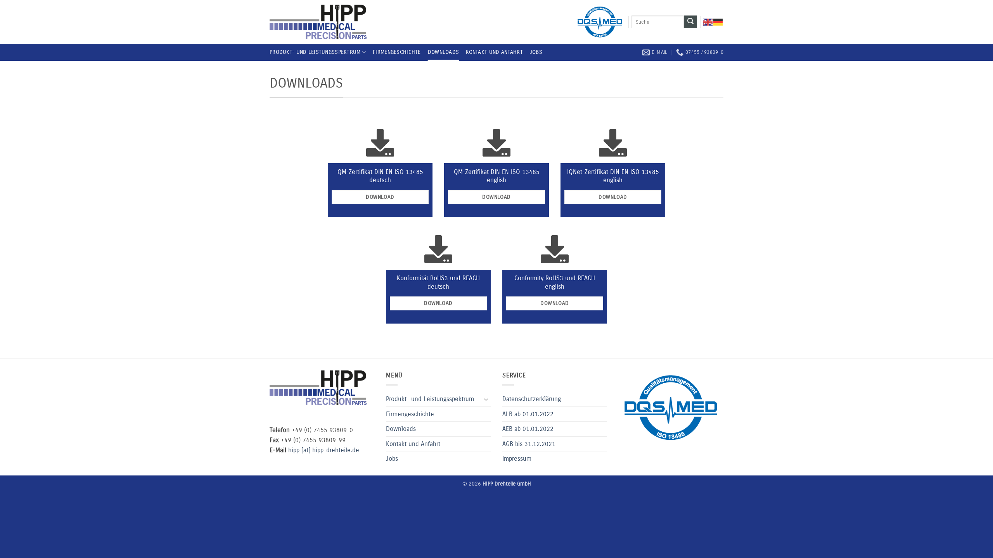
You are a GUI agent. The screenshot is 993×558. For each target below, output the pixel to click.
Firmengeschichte (397, 52)
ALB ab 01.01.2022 (528, 414)
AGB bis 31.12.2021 (528, 444)
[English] (708, 22)
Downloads (443, 52)
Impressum (516, 458)
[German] (718, 22)
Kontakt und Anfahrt (494, 52)
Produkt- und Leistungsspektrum (315, 52)
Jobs (536, 52)
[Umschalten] (486, 399)
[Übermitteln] (690, 22)
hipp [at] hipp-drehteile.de (323, 450)
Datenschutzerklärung (531, 399)
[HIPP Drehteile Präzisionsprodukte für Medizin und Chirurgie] (318, 22)
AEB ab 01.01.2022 (528, 428)
